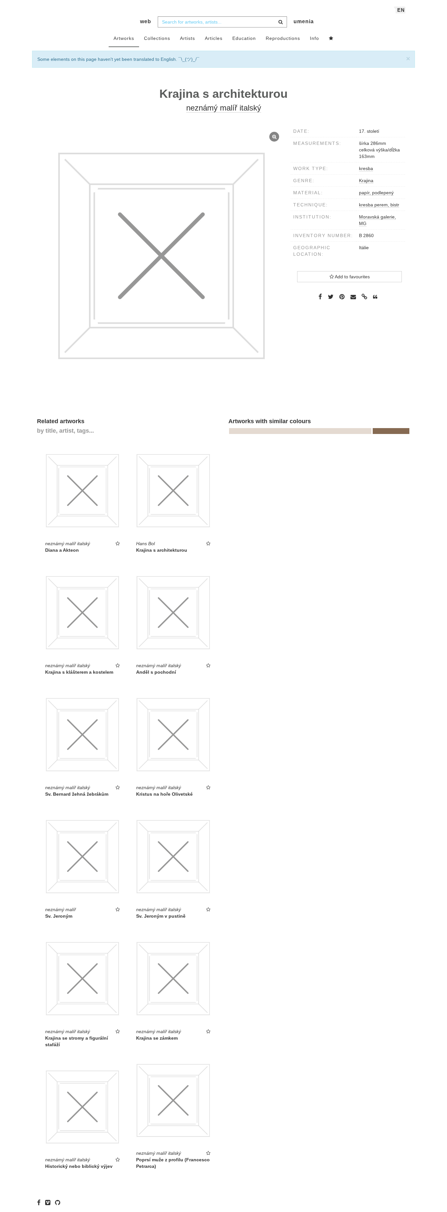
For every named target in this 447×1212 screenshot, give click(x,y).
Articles (214, 38)
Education (244, 38)
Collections (157, 38)
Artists (187, 38)
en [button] (401, 10)
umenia (304, 21)
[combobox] (222, 21)
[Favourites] (331, 38)
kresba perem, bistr (379, 204)
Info (314, 38)
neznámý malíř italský (223, 107)
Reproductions (283, 38)
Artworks (124, 38)
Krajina (366, 180)
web (145, 21)
